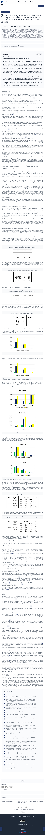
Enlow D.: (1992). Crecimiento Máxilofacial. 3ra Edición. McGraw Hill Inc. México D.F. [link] (23, 759)
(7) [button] (36, 134)
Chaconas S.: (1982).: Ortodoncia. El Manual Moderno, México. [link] (23, 712)
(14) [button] (18, 565)
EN (40, 54)
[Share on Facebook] (22, 781)
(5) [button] (6, 125)
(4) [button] (13, 114)
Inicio (2, 8)
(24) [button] (28, 637)
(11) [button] (12, 553)
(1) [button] (33, 98)
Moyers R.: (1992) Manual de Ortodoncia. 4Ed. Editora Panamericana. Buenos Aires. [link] (23, 714)
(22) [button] (10, 620)
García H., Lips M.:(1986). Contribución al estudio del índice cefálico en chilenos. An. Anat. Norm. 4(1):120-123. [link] (23, 723)
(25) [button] (9, 655)
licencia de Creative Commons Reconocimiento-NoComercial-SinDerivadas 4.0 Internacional (22, 825)
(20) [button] (16, 599)
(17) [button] (22, 584)
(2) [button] (20, 99)
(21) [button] (31, 606)
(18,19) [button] (7, 589)
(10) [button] (4, 550)
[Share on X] (25, 781)
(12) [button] (6, 564)
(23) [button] (8, 626)
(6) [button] (8, 128)
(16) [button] (6, 584)
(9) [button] (33, 147)
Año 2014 (11, 8)
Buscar (41, 6)
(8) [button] (25, 137)
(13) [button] (31, 564)
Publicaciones (6, 8)
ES (37, 54)
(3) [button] (14, 108)
